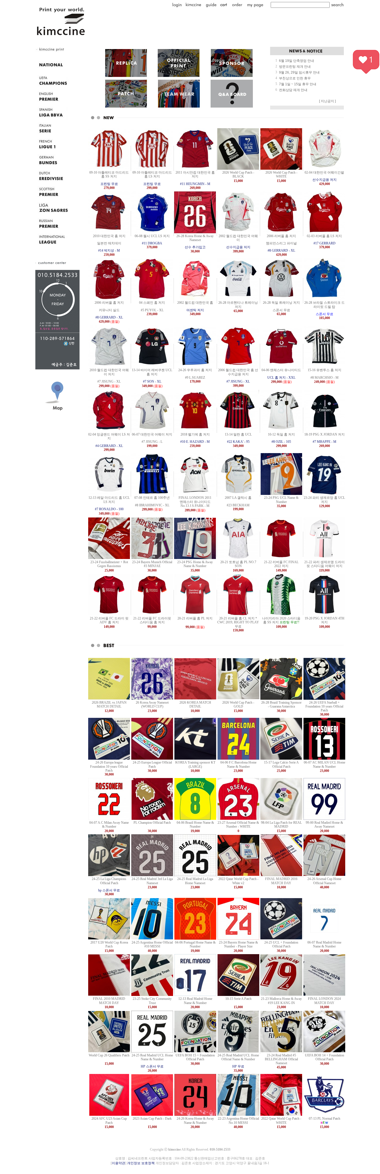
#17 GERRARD (324, 243)
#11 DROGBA (152, 243)
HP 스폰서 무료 (152, 1066)
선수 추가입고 (195, 247)
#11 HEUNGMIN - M (195, 184)
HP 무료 (238, 1066)
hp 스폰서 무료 (109, 890)
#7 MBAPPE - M (324, 442)
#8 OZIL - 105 (281, 442)
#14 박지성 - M (109, 250)
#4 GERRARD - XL (109, 446)
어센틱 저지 (195, 310)
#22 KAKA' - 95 (238, 442)
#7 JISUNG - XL (238, 381)
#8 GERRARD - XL (281, 250)
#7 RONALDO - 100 (109, 509)
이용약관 (118, 1163)
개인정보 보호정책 (141, 1163)
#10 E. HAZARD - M (195, 442)
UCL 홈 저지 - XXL (281, 378)
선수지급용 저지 (324, 180)
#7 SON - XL (152, 381)
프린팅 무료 (109, 184)
